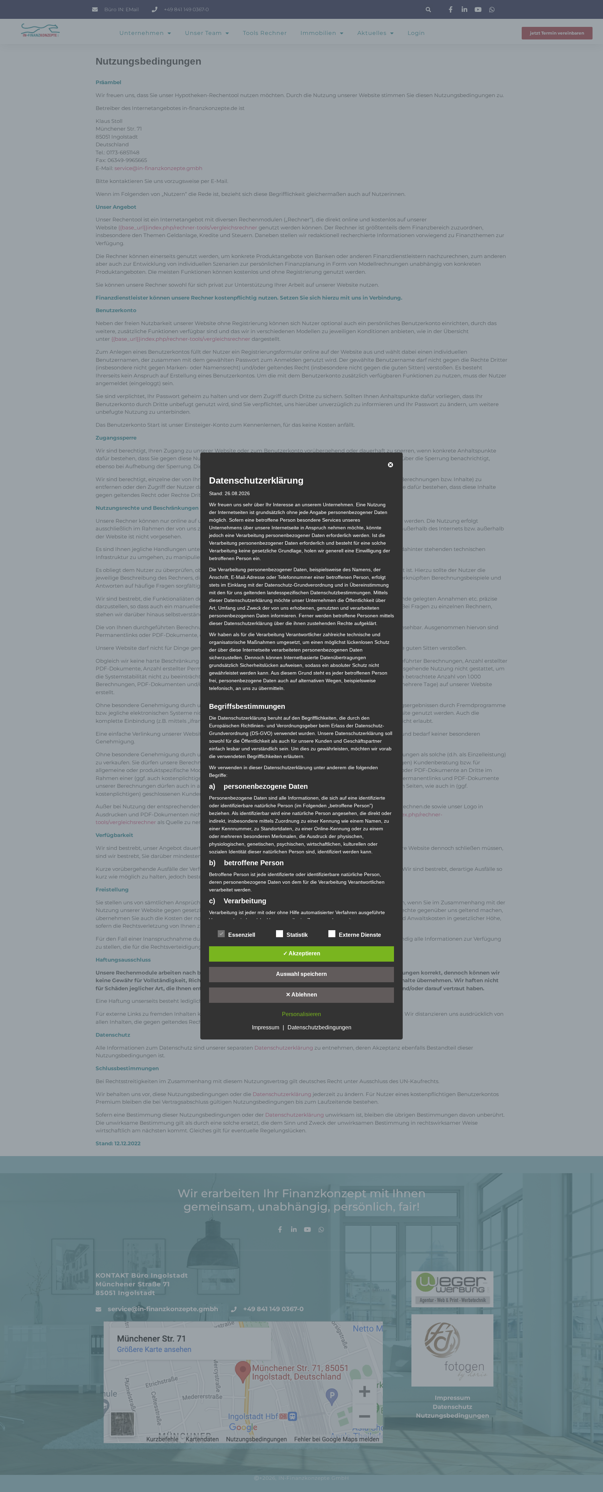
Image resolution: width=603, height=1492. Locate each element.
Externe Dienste (360, 935)
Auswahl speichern (301, 974)
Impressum (265, 1027)
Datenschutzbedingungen (319, 1027)
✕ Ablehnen (301, 995)
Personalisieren (301, 1014)
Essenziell (241, 935)
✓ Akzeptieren (301, 953)
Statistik (297, 935)
